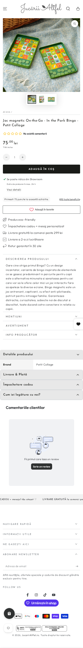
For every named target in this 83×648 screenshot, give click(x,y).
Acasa (7, 112)
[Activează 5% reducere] (78, 566)
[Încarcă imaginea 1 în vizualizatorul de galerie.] (32, 99)
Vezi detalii (14, 189)
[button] (68, 8)
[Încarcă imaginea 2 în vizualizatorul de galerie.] (41, 99)
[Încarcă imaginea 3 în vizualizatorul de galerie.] (51, 99)
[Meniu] (5, 8)
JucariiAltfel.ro (30, 635)
